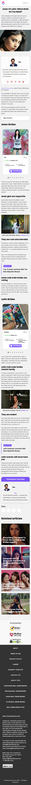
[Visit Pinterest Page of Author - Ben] (15, 82)
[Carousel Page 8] (22, 177)
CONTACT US (15, 675)
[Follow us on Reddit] (24, 774)
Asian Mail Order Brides (15, 696)
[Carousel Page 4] (14, 177)
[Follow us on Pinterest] (18, 774)
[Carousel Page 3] (12, 177)
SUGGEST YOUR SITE (15, 670)
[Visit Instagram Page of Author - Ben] (11, 82)
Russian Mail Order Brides (15, 691)
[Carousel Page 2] (10, 177)
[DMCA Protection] (8, 767)
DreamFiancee (5, 88)
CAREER (15, 664)
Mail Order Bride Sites (15, 707)
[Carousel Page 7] (20, 177)
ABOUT (15, 648)
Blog (11, 88)
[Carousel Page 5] (16, 177)
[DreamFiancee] (9, 3)
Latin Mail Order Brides (15, 702)
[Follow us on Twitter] (7, 774)
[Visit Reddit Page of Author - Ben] (23, 82)
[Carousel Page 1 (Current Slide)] (8, 177)
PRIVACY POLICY (15, 659)
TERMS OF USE (15, 654)
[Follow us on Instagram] (13, 774)
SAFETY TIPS (15, 680)
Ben (13, 487)
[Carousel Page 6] (18, 177)
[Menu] (27, 3)
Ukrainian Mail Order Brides (15, 686)
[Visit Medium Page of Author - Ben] (19, 82)
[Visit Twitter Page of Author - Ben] (8, 82)
